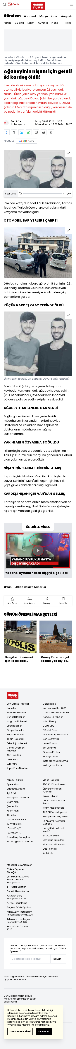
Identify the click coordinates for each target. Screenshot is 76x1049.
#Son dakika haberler (30, 587)
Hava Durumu (50, 743)
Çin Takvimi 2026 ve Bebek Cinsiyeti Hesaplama (18, 879)
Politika (7, 22)
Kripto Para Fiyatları (17, 768)
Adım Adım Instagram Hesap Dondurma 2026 (20, 913)
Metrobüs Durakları (53, 840)
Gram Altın (13, 801)
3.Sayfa (19, 22)
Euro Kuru (12, 763)
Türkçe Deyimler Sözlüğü (15, 871)
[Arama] (4, 4)
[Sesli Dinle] (20, 194)
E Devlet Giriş (50, 730)
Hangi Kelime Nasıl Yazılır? (53, 830)
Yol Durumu (49, 747)
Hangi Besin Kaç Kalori (55, 816)
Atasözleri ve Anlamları (19, 864)
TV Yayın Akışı (50, 756)
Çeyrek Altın (13, 806)
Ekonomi (30, 16)
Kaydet (58, 959)
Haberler (8, 57)
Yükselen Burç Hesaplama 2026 (16, 897)
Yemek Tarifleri (15, 779)
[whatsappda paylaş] (29, 132)
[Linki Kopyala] (51, 132)
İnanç (54, 22)
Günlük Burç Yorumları (55, 734)
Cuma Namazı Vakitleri (56, 712)
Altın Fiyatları (14, 755)
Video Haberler (51, 779)
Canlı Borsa (49, 703)
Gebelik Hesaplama (18, 891)
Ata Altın (11, 815)
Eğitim (30, 22)
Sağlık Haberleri (15, 734)
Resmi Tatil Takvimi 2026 (17, 928)
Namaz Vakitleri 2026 (54, 708)
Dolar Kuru (12, 759)
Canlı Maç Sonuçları (18, 837)
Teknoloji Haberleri (17, 743)
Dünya (43, 16)
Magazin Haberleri (17, 721)
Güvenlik (43, 22)
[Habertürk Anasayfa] (38, 5)
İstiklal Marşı (49, 721)
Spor (54, 16)
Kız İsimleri (48, 853)
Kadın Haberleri (15, 738)
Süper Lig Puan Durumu (20, 841)
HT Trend (67, 22)
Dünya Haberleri (15, 730)
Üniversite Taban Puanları (52, 790)
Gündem (12, 15)
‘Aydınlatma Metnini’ (18, 1024)
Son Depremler (51, 738)
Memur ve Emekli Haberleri (16, 749)
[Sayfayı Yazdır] (43, 132)
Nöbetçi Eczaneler (53, 716)
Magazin (66, 16)
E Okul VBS (48, 725)
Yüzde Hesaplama (17, 903)
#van (8, 587)
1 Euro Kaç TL (13, 832)
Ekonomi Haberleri (17, 712)
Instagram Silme (52, 765)
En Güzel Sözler (51, 835)
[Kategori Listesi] (71, 4)
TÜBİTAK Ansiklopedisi (55, 812)
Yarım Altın (13, 810)
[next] (70, 642)
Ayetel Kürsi (13, 784)
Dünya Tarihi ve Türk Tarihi (54, 802)
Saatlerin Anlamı (16, 788)
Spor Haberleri (14, 725)
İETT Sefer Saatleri (16, 886)
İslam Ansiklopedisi (54, 807)
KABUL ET (44, 1031)
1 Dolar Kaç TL (14, 828)
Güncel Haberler (16, 716)
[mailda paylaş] (36, 132)
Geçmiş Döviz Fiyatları (19, 907)
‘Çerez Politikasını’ (43, 1021)
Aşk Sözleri (12, 793)
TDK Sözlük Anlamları (54, 784)
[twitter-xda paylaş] (14, 132)
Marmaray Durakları (54, 844)
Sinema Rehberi (52, 752)
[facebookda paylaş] (7, 132)
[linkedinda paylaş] (21, 132)
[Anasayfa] (12, 695)
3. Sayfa (34, 57)
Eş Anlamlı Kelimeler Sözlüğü (54, 822)
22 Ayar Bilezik (14, 823)
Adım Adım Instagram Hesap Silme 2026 (19, 921)
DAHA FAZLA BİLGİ (20, 1031)
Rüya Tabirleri (50, 796)
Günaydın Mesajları (18, 797)
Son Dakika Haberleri (18, 703)
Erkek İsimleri (50, 848)
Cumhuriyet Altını (16, 819)
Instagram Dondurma (55, 760)
